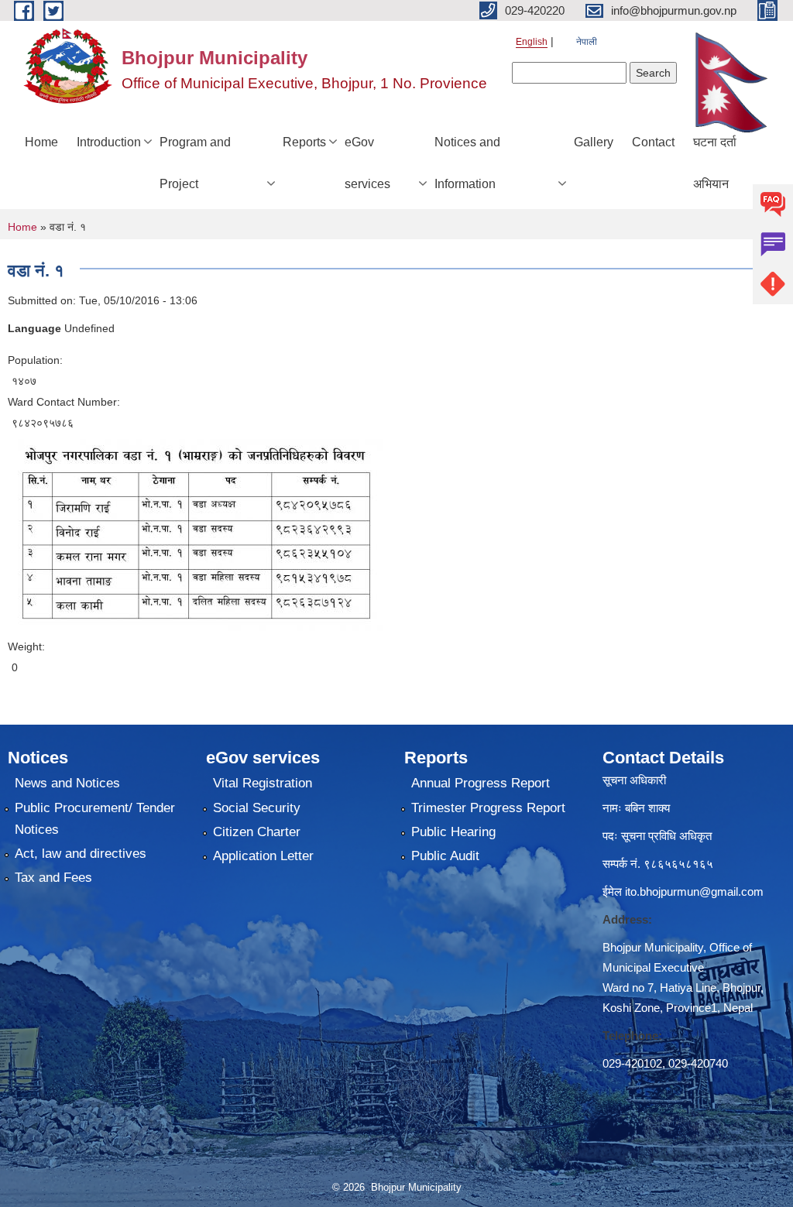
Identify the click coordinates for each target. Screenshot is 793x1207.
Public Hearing (453, 832)
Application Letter (263, 856)
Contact (653, 142)
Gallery (593, 142)
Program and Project (195, 162)
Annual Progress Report (480, 783)
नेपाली (586, 41)
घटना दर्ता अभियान (714, 162)
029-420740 (698, 1063)
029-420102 (632, 1063)
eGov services (367, 162)
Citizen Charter (256, 832)
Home (41, 142)
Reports (304, 142)
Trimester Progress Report (488, 808)
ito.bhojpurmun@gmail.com (694, 891)
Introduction (109, 142)
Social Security (256, 808)
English (532, 41)
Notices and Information (467, 162)
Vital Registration (262, 783)
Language (34, 328)
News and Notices (67, 783)
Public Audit (445, 856)
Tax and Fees (53, 877)
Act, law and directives (80, 853)
